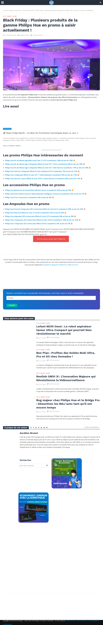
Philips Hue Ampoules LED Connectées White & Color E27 (39, 216)
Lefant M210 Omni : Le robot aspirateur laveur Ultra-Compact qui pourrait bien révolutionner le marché (64, 330)
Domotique (7, 129)
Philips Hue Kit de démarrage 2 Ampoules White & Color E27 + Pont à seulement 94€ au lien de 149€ (44, 164)
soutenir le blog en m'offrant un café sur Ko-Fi (60, 265)
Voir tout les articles (91, 427)
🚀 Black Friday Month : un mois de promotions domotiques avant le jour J (40, 133)
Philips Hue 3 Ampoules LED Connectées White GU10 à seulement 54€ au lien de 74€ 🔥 (39, 223)
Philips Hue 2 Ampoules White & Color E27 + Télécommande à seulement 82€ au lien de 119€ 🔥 (42, 175)
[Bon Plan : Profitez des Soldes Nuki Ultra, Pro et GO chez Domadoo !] (18, 358)
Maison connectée (15, 10)
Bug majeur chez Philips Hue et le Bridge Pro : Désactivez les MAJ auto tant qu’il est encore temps (68, 404)
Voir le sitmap (81, 621)
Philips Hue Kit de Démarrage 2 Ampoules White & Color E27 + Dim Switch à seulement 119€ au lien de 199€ (46, 168)
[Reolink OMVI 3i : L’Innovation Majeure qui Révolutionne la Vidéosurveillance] (18, 382)
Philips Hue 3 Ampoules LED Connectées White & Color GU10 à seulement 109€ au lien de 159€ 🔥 (43, 220)
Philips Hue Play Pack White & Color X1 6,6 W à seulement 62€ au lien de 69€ (34, 213)
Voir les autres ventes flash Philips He (51, 239)
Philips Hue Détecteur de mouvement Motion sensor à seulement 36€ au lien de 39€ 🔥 (39, 190)
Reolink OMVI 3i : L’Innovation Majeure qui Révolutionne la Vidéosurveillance (66, 378)
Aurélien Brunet (24, 35)
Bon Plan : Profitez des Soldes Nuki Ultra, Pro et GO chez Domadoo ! (65, 354)
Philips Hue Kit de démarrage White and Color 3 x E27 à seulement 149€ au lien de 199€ (39, 160)
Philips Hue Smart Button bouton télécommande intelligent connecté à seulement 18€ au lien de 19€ (44, 194)
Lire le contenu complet (12, 146)
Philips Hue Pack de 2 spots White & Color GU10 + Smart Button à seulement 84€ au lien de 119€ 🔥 (43, 178)
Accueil (5, 10)
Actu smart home (28, 10)
